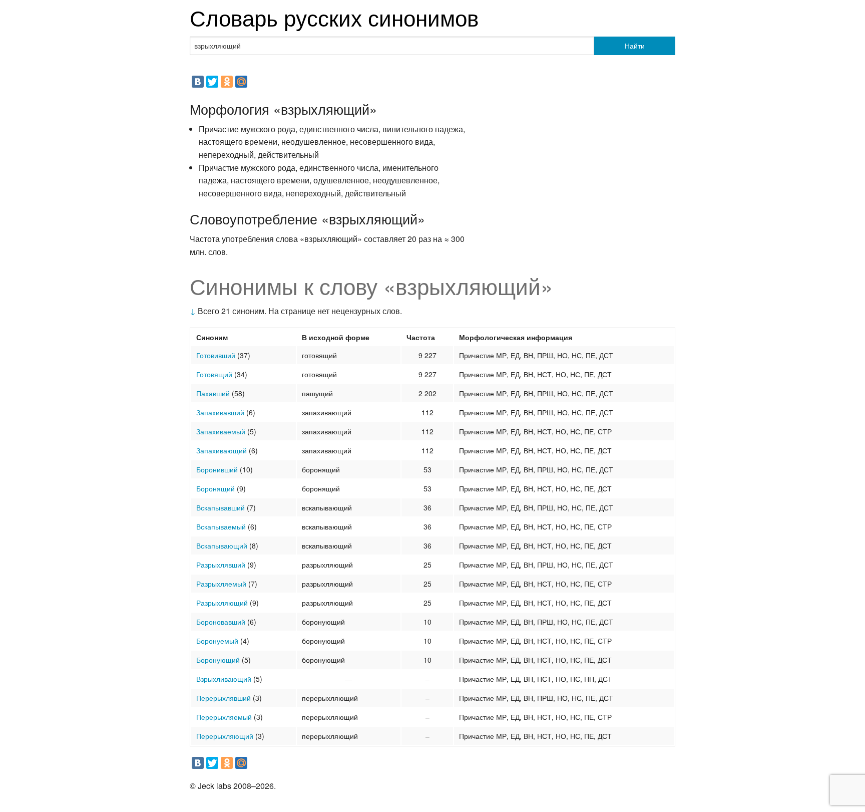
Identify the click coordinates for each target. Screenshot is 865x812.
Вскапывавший (220, 507)
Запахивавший (220, 412)
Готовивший (215, 355)
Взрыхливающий (223, 679)
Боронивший (217, 469)
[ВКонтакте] (198, 82)
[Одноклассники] (227, 82)
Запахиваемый (220, 431)
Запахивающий (221, 450)
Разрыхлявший (220, 565)
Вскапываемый (221, 526)
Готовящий (214, 374)
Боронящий (215, 488)
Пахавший (213, 393)
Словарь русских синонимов (334, 17)
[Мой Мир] (241, 82)
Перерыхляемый (224, 717)
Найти (635, 46)
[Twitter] (212, 82)
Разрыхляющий (222, 603)
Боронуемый (217, 641)
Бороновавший (220, 622)
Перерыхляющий (224, 736)
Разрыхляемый (221, 584)
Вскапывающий (221, 545)
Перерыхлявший (223, 698)
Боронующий (218, 660)
